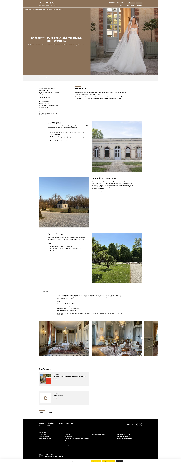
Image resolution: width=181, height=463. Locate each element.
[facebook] (136, 424)
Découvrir (130, 5)
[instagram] (132, 424)
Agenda (139, 5)
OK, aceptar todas (96, 461)
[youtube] (140, 424)
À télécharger (57, 78)
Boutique (139, 2)
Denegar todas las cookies (109, 461)
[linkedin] (128, 424)
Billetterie (132, 2)
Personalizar (119, 461)
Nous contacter (66, 78)
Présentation (48, 78)
